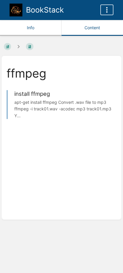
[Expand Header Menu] (106, 9)
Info (30, 27)
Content (92, 27)
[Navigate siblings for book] (18, 46)
